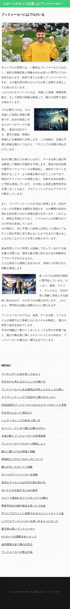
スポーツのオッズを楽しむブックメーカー (32, 3)
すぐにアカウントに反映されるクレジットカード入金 (32, 513)
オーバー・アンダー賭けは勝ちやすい (23, 428)
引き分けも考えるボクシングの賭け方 (23, 381)
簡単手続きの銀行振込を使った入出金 (23, 505)
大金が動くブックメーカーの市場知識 (23, 435)
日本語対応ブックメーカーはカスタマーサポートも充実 (33, 405)
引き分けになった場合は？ (17, 412)
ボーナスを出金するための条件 (19, 490)
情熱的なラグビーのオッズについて (22, 459)
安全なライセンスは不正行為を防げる (23, 482)
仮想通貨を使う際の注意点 (17, 544)
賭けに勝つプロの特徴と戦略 (18, 451)
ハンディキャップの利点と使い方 (20, 420)
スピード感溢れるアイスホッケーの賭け (24, 498)
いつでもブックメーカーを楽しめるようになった (30, 521)
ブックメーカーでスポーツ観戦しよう (23, 443)
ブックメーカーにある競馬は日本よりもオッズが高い (32, 389)
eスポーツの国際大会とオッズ (19, 536)
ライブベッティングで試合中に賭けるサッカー (28, 397)
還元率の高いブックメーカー (18, 528)
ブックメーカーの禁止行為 (17, 552)
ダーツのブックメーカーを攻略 (19, 474)
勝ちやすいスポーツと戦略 (17, 467)
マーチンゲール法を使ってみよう (20, 374)
